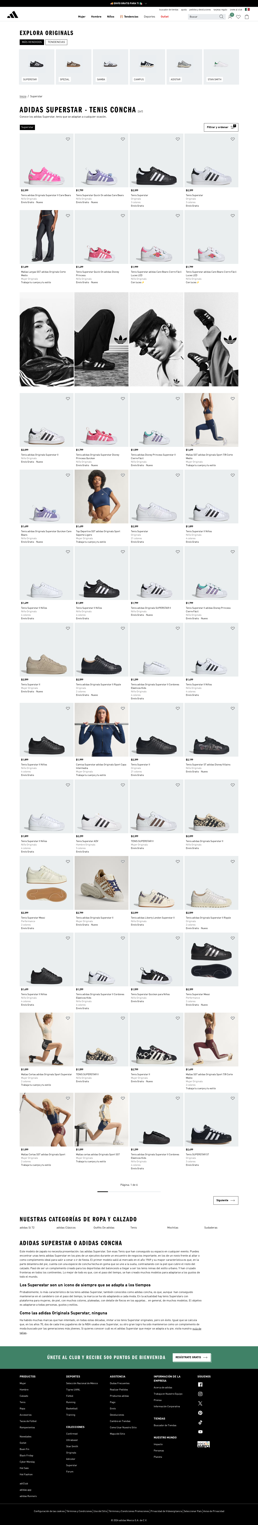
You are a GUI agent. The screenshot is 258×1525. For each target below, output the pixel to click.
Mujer (81, 16)
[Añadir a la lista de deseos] (68, 139)
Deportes (149, 16)
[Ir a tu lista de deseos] (238, 17)
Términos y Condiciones (79, 1511)
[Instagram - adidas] (217, 1394)
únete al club (236, 10)
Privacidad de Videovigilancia (166, 1511)
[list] (129, 69)
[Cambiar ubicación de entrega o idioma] (247, 10)
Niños (110, 16)
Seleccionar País (193, 1511)
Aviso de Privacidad (213, 1511)
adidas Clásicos (66, 1227)
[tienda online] (12, 15)
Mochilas (172, 1227)
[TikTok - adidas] (217, 1423)
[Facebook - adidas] (217, 1385)
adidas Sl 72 (27, 1227)
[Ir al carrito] (247, 17)
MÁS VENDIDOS (32, 42)
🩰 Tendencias (129, 16)
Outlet (165, 16)
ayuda (184, 10)
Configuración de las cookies (49, 1511)
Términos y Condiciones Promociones (129, 1511)
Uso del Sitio (100, 1511)
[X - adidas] (217, 1404)
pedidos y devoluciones (200, 10)
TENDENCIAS (56, 42)
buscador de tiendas (168, 10)
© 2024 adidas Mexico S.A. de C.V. (129, 1520)
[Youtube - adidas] (217, 1432)
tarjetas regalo (220, 10)
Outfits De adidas (104, 1227)
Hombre (96, 16)
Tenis (133, 1227)
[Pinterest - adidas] (217, 1413)
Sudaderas (210, 1227)
